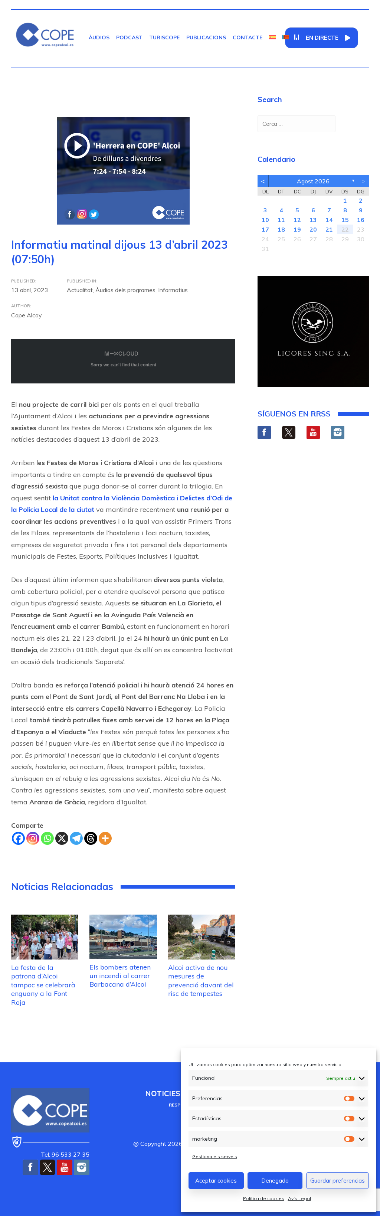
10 (265, 219)
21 (329, 229)
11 (281, 219)
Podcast (129, 37)
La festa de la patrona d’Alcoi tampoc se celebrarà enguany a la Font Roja (43, 985)
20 (313, 229)
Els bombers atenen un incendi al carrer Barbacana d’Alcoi (120, 976)
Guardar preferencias (337, 1180)
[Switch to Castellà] (272, 37)
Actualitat (80, 290)
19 (297, 229)
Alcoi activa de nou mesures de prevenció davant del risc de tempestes (201, 980)
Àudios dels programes (125, 290)
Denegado (275, 1180)
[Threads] (90, 838)
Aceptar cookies (216, 1180)
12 (297, 219)
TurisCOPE (164, 37)
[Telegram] (76, 838)
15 (345, 219)
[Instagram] (32, 838)
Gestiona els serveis (214, 1156)
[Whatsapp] (47, 838)
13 (313, 219)
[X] (61, 838)
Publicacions (206, 37)
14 (329, 219)
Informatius (173, 290)
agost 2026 (313, 181)
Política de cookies (263, 1198)
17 (265, 229)
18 (281, 229)
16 (360, 219)
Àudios (99, 37)
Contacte (247, 37)
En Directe (322, 37)
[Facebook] (18, 838)
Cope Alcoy (26, 315)
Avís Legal (299, 1198)
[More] (105, 838)
